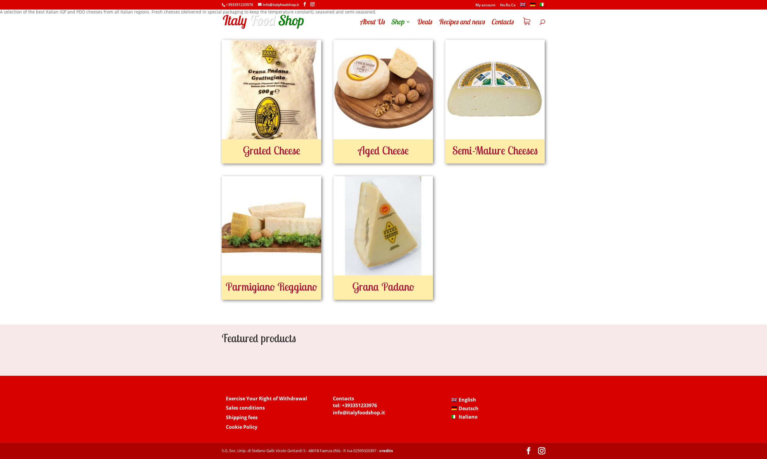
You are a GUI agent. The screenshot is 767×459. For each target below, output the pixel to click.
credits (386, 450)
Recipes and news (461, 22)
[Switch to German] (532, 6)
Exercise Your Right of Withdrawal (266, 398)
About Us (372, 22)
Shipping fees (242, 417)
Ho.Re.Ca (508, 5)
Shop (397, 22)
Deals (424, 22)
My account (485, 5)
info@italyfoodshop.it (359, 412)
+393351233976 (359, 405)
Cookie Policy (241, 427)
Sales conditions (245, 408)
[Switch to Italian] (542, 6)
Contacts (502, 22)
